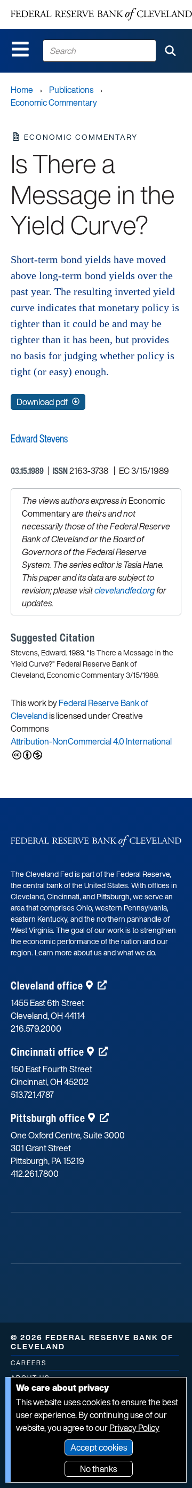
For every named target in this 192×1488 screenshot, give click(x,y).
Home (22, 89)
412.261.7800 (35, 1173)
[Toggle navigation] (20, 49)
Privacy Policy (134, 1427)
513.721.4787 (32, 1094)
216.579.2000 (36, 1028)
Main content (51, 5)
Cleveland (47, 985)
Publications (71, 89)
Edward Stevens (39, 438)
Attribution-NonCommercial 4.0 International (91, 741)
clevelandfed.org (124, 590)
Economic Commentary (54, 102)
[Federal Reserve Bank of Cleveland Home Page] (101, 14)
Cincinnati (47, 1051)
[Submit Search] (170, 50)
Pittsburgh (48, 1118)
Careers (28, 1362)
